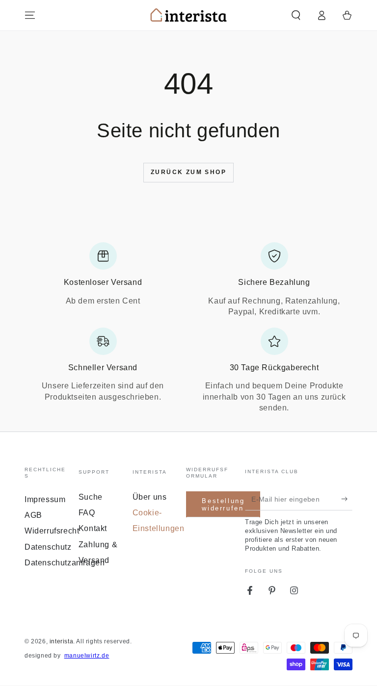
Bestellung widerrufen (223, 504)
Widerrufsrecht (52, 531)
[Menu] (30, 15)
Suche (91, 497)
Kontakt (93, 528)
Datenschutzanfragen (65, 563)
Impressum (45, 499)
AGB (33, 515)
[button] (296, 15)
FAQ (87, 512)
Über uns (150, 497)
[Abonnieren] (346, 499)
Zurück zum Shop (188, 172)
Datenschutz (48, 547)
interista (61, 641)
